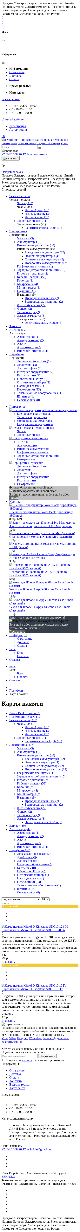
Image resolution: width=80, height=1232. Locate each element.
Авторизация (18, 129)
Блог (12, 649)
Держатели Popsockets (31, 466)
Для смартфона (27, 473)
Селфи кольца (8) (28, 892)
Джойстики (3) (27, 857)
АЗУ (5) (22, 839)
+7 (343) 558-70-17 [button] (14, 1149)
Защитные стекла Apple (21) (43, 741)
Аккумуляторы (27, 445)
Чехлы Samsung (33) (38, 730)
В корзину (8, 961)
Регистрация (17, 126)
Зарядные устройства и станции (38, 455)
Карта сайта (17, 1088)
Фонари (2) (24, 811)
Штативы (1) (25, 889)
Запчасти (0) (17, 825)
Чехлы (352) (25, 723)
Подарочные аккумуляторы (35, 424)
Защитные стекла (28, 434)
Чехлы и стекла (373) (23, 720)
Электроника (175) (21, 744)
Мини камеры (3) (28, 794)
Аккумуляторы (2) (29, 751)
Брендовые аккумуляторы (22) (45, 758)
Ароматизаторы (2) (29, 843)
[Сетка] (7, 903)
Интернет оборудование (33, 477)
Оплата (14, 79)
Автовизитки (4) (28, 832)
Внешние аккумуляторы (33, 448)
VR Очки (23, 441)
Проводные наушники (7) (42, 801)
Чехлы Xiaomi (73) (37, 734)
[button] (11, 99)
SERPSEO (8, 1176)
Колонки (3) (25, 787)
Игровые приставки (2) (32, 780)
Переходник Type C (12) (25, 716)
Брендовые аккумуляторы (34, 413)
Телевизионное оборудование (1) (39, 885)
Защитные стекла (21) (31, 737)
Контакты (15, 1081)
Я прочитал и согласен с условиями (35, 1060)
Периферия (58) (19, 850)
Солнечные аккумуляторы (34, 420)
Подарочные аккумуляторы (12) (46, 769)
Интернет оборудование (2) (35, 864)
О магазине (16, 72)
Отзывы (14, 659)
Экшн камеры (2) (28, 815)
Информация (18, 635)
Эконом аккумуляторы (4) (42, 762)
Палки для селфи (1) (30, 878)
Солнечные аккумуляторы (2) (44, 766)
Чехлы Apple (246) (37, 727)
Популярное (17, 406)
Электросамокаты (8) (31, 818)
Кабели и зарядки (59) (31, 783)
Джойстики (24, 470)
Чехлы (21, 431)
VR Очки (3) (25, 748)
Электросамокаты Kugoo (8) (43, 822)
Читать (13, 498)
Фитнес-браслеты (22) (31, 808)
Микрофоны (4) (27, 790)
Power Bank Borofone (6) (25, 713)
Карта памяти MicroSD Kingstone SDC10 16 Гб (32, 989)
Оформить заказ (12, 172)
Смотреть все (26, 459)
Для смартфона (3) (29, 860)
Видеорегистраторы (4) (32, 846)
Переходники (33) (29, 881)
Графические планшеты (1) (35, 773)
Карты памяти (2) (28, 867)
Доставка (15, 75)
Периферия (16, 690)
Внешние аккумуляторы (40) (36, 755)
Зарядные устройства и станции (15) (41, 776)
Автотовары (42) (20, 829)
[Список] (3, 903)
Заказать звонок (37, 154)
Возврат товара (19, 1084)
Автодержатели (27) (30, 836)
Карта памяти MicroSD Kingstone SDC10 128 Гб (33, 930)
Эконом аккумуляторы (32, 417)
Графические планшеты (33, 452)
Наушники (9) (26, 797)
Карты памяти (26, 480)
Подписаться (47, 1056)
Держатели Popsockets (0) (33, 853)
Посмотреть (17, 631)
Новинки (15, 501)
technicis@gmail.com (40, 1149)
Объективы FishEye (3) (32, 871)
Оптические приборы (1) (33, 874)
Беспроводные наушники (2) (44, 804)
